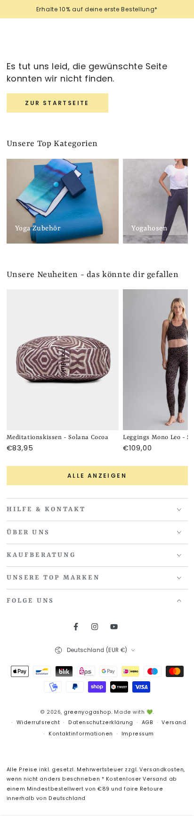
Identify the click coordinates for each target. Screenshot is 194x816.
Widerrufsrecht (38, 722)
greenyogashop (87, 712)
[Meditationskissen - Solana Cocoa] (63, 359)
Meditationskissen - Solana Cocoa (58, 437)
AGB (148, 722)
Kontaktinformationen (80, 733)
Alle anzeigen (97, 476)
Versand (174, 722)
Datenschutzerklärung (100, 722)
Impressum (137, 733)
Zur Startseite (57, 103)
